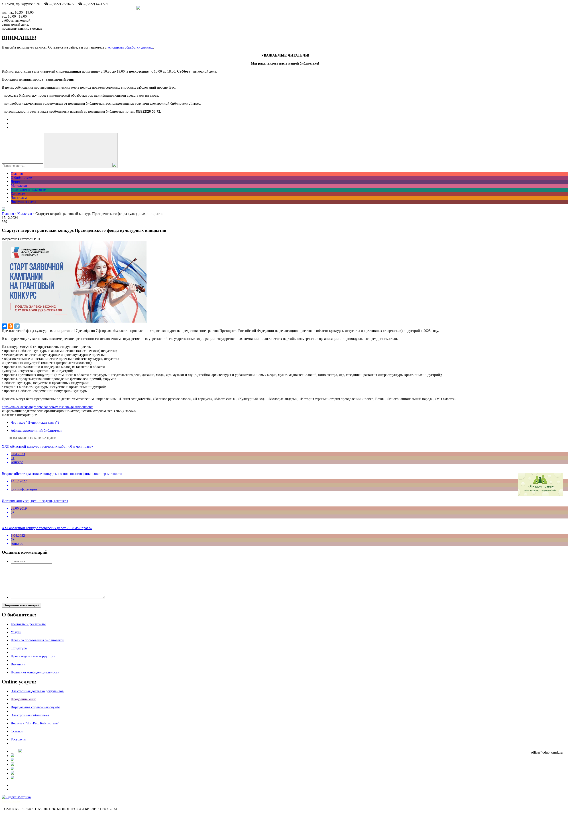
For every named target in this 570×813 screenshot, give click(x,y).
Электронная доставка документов (37, 691)
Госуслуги (18, 739)
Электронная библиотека (30, 715)
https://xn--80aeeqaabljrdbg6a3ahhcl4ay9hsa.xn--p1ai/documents (47, 407)
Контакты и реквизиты (28, 624)
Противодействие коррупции (33, 656)
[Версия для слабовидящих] (3, 209)
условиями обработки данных (130, 47)
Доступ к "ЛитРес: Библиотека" (35, 723)
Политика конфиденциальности (35, 672)
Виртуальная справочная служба (35, 707)
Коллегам (18, 193)
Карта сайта (11, 801)
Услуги (16, 632)
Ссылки (17, 731)
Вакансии (18, 664)
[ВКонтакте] (4, 326)
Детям (15, 181)
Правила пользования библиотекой (37, 640)
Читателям (19, 197)
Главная (17, 173)
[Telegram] (17, 326)
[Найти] (81, 150)
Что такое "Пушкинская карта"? (35, 422)
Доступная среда (23, 201)
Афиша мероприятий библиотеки (36, 430)
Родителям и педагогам (28, 189)
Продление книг (23, 699)
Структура (19, 648)
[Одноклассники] (10, 326)
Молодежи (19, 185)
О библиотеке (21, 177)
